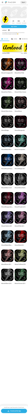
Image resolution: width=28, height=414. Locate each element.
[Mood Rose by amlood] (21, 102)
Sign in (23, 2)
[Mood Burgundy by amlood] (21, 122)
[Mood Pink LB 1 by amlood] (21, 217)
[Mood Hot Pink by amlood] (21, 64)
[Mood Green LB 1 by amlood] (21, 275)
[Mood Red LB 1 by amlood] (21, 236)
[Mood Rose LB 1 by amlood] (7, 256)
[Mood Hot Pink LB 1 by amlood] (7, 83)
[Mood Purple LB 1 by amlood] (21, 198)
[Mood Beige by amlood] (7, 122)
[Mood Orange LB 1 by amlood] (7, 64)
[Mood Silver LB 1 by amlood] (7, 275)
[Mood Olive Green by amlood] (21, 83)
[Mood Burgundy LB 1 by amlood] (7, 198)
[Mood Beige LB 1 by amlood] (21, 160)
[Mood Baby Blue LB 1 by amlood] (7, 236)
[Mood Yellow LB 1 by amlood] (21, 256)
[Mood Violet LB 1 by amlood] (7, 217)
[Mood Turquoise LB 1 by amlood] (21, 141)
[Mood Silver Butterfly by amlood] (21, 179)
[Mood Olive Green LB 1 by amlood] (7, 102)
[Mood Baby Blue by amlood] (7, 141)
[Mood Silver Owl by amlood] (7, 179)
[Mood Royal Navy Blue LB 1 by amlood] (7, 160)
